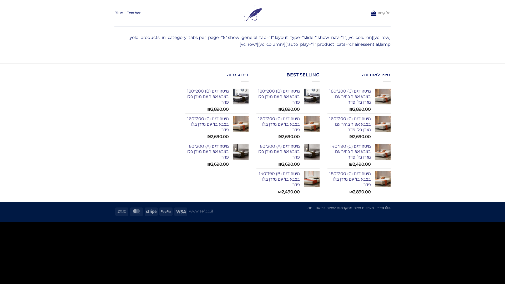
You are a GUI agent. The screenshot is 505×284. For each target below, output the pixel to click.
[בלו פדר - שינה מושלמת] (252, 13)
